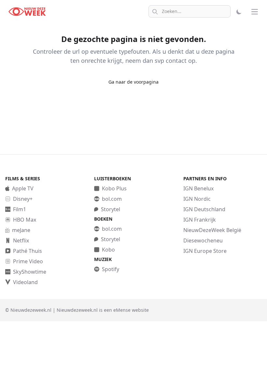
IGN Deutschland (204, 209)
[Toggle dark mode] (239, 11)
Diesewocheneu (203, 240)
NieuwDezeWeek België (212, 230)
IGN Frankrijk (199, 219)
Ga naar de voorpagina (133, 82)
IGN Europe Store (205, 250)
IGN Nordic (197, 198)
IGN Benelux (198, 188)
